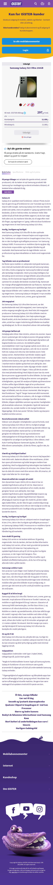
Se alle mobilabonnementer (26, 41)
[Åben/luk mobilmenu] (5, 4)
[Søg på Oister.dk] (35, 3)
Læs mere (14, 872)
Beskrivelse (6, 172)
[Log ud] (49, 4)
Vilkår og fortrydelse (32, 172)
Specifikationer (18, 172)
